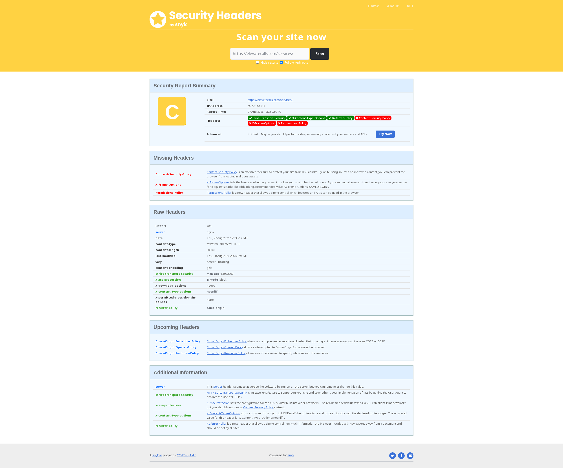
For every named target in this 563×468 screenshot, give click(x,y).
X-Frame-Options (218, 182)
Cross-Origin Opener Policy (225, 347)
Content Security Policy (222, 172)
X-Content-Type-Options (223, 413)
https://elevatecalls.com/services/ (270, 100)
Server (217, 387)
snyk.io (157, 455)
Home (373, 6)
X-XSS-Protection (218, 403)
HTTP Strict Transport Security (227, 392)
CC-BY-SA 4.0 (186, 455)
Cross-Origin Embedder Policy (227, 341)
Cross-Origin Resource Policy (226, 353)
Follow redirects (296, 62)
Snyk (290, 455)
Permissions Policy (219, 193)
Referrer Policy (217, 424)
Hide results (269, 62)
